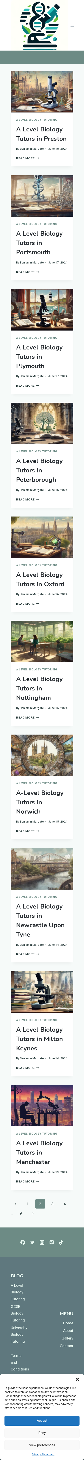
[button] (77, 1379)
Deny (42, 1433)
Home (68, 1323)
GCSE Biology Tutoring (18, 1313)
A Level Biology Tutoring (36, 119)
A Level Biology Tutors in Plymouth (39, 356)
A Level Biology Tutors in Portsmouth (39, 243)
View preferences (42, 1445)
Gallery (67, 1338)
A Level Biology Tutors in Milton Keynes (39, 1039)
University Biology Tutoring (18, 1334)
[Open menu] (72, 25)
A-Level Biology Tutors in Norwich (40, 802)
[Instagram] (42, 1242)
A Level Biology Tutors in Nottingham (39, 688)
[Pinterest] (51, 1242)
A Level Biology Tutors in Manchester (39, 1152)
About (68, 1330)
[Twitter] (32, 1242)
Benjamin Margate (32, 148)
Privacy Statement (43, 1454)
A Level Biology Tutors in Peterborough (39, 470)
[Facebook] (23, 1242)
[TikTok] (61, 1242)
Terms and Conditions (18, 1362)
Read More (27, 158)
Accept (42, 1421)
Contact (66, 1346)
